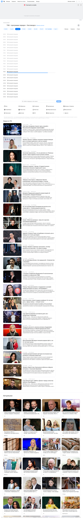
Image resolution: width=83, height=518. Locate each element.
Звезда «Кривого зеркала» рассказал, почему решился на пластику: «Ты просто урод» (36, 247)
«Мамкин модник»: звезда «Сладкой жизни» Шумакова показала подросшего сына (36, 167)
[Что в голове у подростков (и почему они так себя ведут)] (51, 447)
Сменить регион (40, 25)
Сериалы (73, 29)
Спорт (78, 29)
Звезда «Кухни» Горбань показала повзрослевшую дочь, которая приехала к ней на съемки (38, 140)
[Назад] (78, 5)
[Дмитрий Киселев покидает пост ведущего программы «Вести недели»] (51, 408)
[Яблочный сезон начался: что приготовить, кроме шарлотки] (71, 506)
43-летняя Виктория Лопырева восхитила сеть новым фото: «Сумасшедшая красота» (37, 207)
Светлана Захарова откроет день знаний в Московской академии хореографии (35, 126)
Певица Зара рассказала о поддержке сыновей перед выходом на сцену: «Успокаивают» (37, 287)
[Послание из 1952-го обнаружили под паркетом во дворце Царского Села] (12, 428)
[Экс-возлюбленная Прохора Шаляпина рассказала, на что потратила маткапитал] (51, 506)
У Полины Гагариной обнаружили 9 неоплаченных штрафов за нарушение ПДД (38, 274)
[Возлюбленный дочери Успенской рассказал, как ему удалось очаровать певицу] (51, 428)
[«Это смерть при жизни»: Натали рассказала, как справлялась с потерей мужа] (71, 428)
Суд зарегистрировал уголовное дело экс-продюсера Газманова (35, 314)
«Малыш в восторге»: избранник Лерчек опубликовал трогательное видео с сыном (35, 180)
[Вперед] (81, 5)
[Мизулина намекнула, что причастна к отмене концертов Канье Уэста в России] (32, 447)
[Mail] (2, 1)
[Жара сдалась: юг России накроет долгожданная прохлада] (71, 486)
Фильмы (66, 29)
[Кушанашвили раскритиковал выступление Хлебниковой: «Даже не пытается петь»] (32, 467)
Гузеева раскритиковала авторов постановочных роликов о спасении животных (37, 354)
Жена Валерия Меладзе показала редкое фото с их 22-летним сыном (38, 341)
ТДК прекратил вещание (12, 34)
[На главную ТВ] (4, 1)
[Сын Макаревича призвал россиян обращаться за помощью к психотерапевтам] (32, 506)
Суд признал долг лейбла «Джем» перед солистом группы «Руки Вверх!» (38, 381)
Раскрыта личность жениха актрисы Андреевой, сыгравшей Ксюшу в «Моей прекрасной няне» (37, 327)
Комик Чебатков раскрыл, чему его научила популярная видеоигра (36, 220)
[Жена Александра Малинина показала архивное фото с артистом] (32, 486)
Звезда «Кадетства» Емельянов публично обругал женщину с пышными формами (38, 368)
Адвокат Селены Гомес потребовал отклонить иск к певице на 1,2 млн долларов (38, 234)
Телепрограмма (6, 22)
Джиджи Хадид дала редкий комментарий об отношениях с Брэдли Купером (36, 193)
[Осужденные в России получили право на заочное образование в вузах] (12, 447)
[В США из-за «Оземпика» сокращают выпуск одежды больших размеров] (12, 467)
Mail (2, 517)
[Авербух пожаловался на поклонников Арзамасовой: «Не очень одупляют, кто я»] (32, 408)
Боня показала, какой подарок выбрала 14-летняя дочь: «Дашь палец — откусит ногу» (38, 301)
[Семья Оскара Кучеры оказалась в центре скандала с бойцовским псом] (12, 408)
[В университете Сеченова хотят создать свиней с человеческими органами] (71, 447)
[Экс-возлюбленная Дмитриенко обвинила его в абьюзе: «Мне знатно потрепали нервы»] (71, 408)
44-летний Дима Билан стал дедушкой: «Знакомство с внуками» (39, 260)
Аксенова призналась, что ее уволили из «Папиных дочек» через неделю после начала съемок (38, 153)
